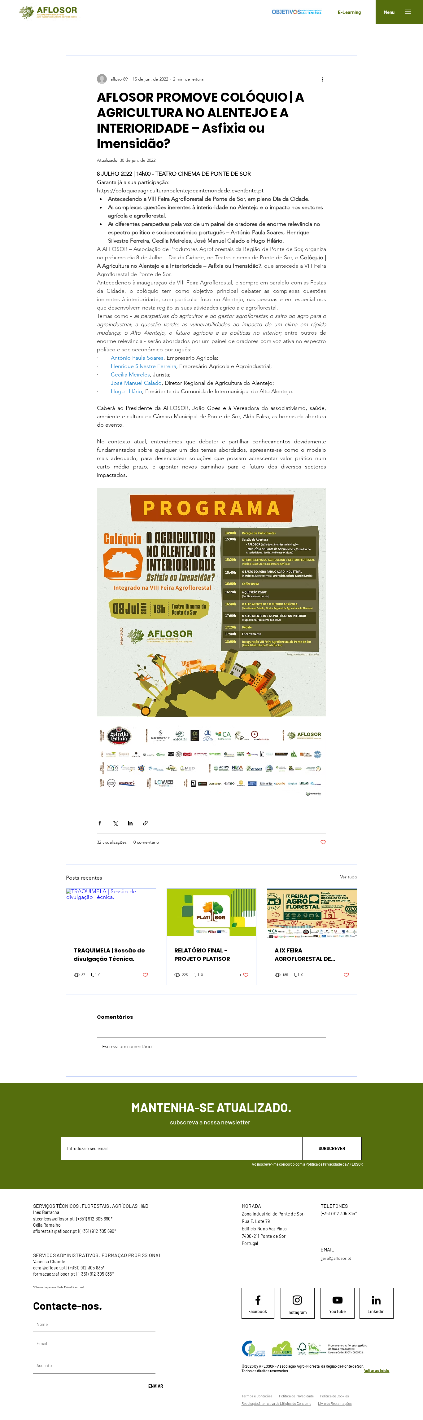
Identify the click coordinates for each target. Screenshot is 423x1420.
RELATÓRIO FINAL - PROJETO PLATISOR (202, 955)
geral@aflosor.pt (49, 1267)
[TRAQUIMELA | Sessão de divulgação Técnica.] (111, 914)
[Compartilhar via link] (145, 823)
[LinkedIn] (376, 1300)
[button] (408, 12)
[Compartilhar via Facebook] (100, 823)
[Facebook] (258, 1300)
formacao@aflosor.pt (54, 1274)
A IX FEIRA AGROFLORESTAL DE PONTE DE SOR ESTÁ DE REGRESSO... (307, 955)
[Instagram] (297, 1300)
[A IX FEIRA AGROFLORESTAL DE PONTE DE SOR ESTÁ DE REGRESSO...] (312, 914)
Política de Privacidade (324, 1164)
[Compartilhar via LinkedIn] (130, 823)
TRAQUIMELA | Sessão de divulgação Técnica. (109, 955)
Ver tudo (348, 877)
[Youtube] (337, 1300)
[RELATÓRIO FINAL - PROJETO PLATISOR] (211, 914)
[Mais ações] (322, 79)
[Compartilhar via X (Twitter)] (115, 823)
